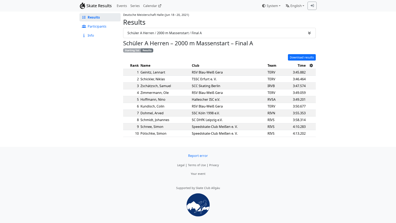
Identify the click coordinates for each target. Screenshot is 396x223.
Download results (302, 57)
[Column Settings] (311, 65)
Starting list (132, 50)
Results (147, 50)
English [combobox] (296, 6)
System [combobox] (272, 6)
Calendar (150, 6)
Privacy (214, 165)
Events (122, 6)
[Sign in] (312, 6)
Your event (198, 174)
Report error (198, 155)
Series (135, 6)
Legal (181, 165)
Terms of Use (197, 165)
